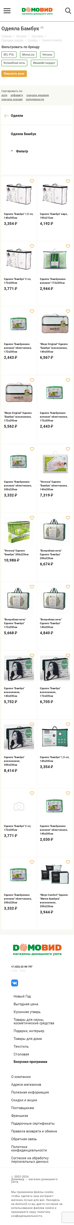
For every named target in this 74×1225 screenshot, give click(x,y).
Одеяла (33, 40)
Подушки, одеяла (12, 40)
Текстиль (37, 36)
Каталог (21, 36)
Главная (6, 36)
